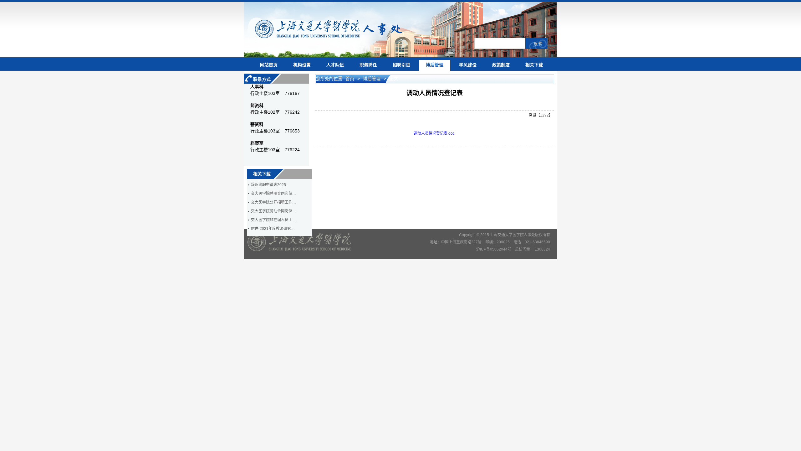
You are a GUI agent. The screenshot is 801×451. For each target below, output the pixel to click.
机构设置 (302, 64)
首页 (350, 78)
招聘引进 (401, 64)
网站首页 (269, 64)
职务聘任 (368, 64)
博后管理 (434, 64)
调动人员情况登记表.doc (434, 133)
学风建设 (468, 64)
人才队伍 (335, 64)
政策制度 (501, 64)
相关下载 (534, 64)
